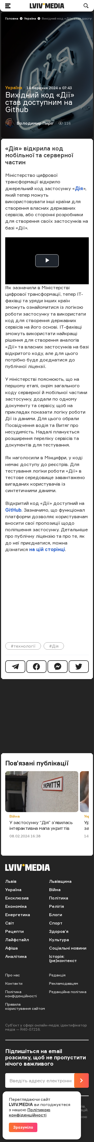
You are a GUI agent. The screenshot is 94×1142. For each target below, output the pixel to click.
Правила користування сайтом (25, 1006)
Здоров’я (58, 931)
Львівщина (60, 881)
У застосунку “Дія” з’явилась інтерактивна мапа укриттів (40, 825)
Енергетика (17, 914)
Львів (10, 881)
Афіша (11, 948)
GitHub (13, 510)
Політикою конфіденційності (29, 1112)
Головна (11, 18)
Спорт (55, 923)
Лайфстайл (17, 939)
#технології (23, 646)
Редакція (57, 975)
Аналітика (16, 956)
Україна (30, 18)
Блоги (55, 914)
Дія (79, 188)
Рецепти (14, 931)
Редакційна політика (67, 991)
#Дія (53, 646)
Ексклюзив (17, 898)
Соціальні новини (67, 948)
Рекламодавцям (63, 983)
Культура (59, 939)
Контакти (13, 983)
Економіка (16, 906)
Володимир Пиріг (35, 123)
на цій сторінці (47, 549)
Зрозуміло (23, 1127)
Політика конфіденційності (21, 993)
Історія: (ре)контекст (63, 958)
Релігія (56, 906)
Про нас (12, 975)
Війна (14, 816)
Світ (9, 923)
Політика (58, 898)
